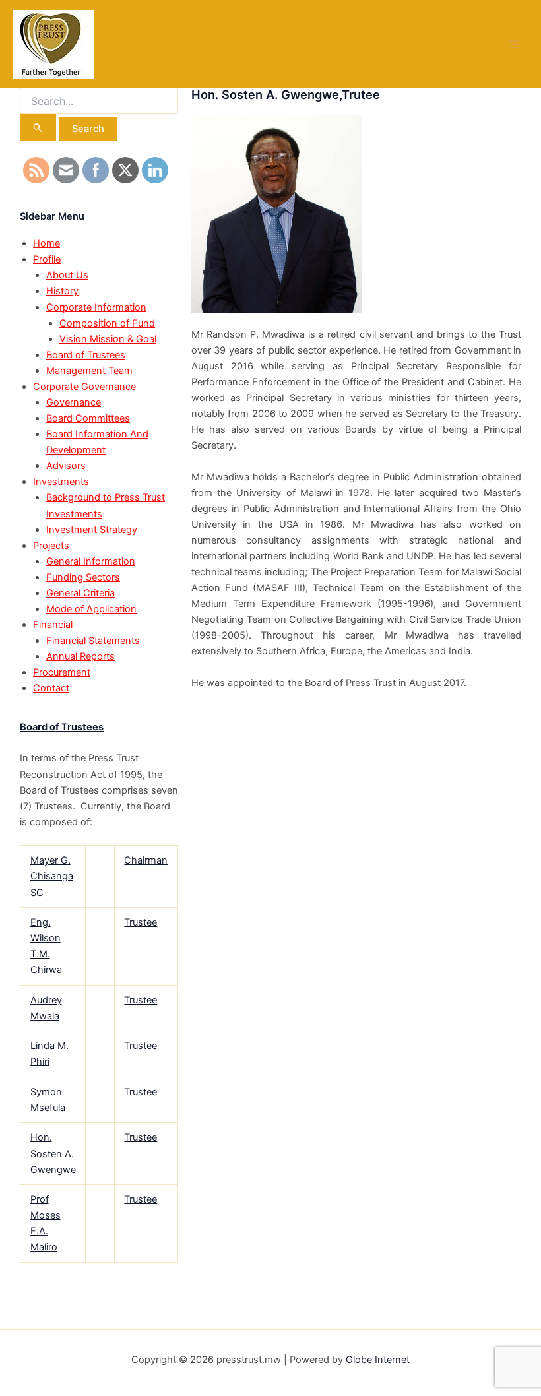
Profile (47, 259)
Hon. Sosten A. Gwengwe (53, 1153)
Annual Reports (80, 656)
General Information (90, 561)
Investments (61, 482)
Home (46, 243)
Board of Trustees (85, 355)
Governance (73, 402)
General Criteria (80, 593)
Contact (51, 688)
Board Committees (88, 418)
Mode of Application (91, 609)
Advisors (66, 466)
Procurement (61, 672)
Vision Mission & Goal (107, 339)
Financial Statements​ (93, 641)
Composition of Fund (107, 323)
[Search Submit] (38, 127)
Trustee (140, 922)
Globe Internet (378, 1360)
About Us (67, 275)
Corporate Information (96, 307)
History (62, 291)
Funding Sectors (83, 577)
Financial (53, 625)
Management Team (89, 371)
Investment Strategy (91, 530)
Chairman (146, 860)
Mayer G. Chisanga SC (51, 876)
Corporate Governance (84, 387)
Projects (51, 546)
